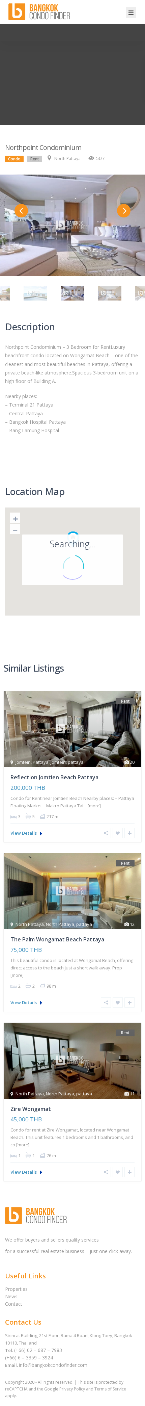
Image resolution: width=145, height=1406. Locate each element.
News (11, 1296)
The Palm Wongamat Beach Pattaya (57, 939)
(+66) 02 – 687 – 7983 (38, 1350)
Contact (13, 1304)
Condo (14, 159)
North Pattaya (67, 158)
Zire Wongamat (30, 1109)
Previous (21, 210)
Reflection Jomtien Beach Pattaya (54, 777)
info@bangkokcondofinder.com (53, 1365)
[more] (94, 806)
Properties (16, 1289)
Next (123, 210)
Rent (34, 159)
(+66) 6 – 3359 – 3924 (29, 1357)
